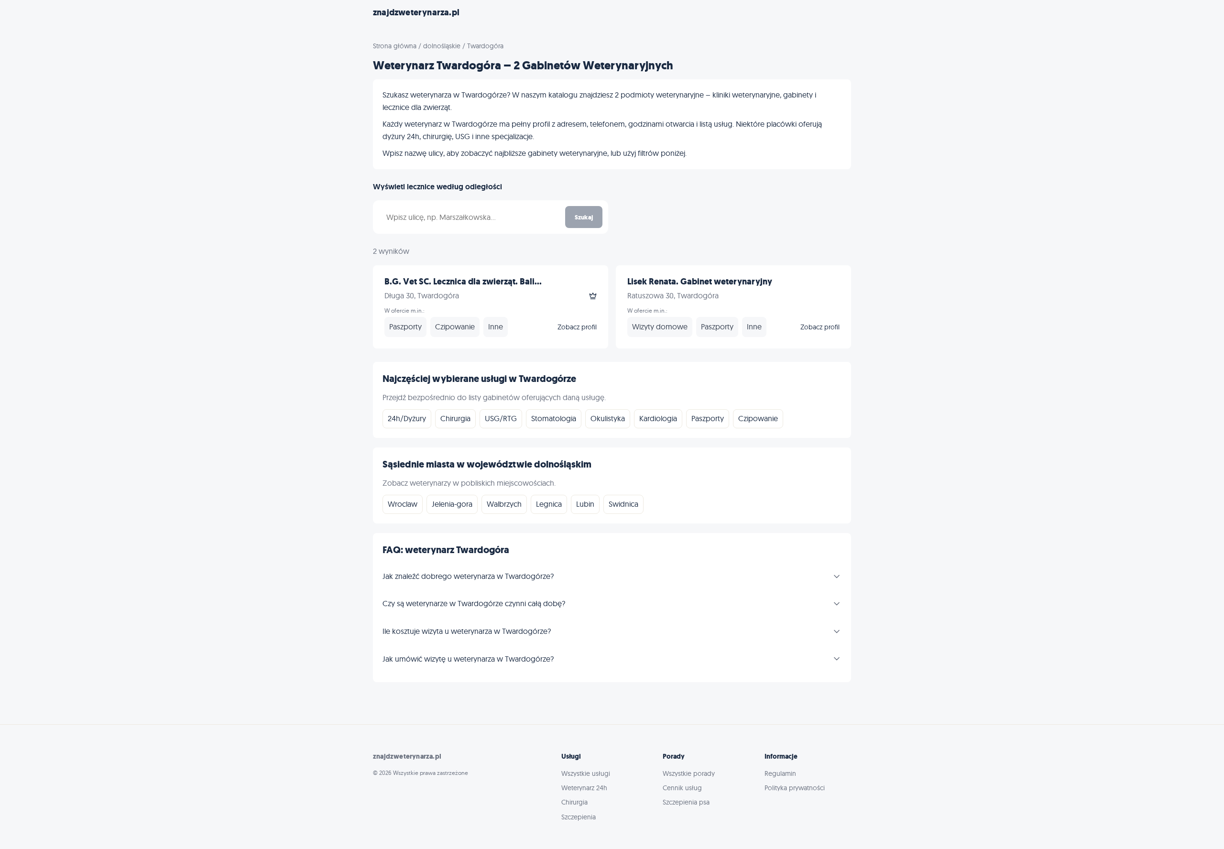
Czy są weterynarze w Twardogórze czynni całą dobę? (473, 603)
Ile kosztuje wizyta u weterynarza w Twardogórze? (466, 631)
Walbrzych (504, 504)
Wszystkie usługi (585, 773)
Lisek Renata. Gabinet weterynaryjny (699, 281)
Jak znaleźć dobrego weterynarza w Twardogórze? (468, 576)
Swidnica (623, 504)
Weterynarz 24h (584, 788)
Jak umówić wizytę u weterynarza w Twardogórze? (468, 659)
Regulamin (780, 773)
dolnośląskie (441, 46)
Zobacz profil (577, 327)
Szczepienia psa (686, 802)
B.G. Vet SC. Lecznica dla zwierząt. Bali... (463, 281)
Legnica (549, 504)
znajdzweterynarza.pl (416, 12)
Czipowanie (758, 418)
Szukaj (584, 217)
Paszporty (707, 418)
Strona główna (394, 46)
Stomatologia (553, 418)
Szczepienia (578, 817)
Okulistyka (607, 418)
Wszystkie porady (689, 773)
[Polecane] (593, 296)
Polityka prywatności (795, 788)
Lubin (585, 504)
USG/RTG (501, 418)
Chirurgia (455, 418)
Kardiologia (658, 418)
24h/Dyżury (407, 418)
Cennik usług (682, 788)
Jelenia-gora (452, 504)
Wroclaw (402, 504)
